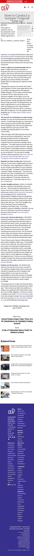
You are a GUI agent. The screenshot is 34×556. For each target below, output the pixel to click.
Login (25, 1)
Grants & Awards (12, 455)
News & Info (21, 453)
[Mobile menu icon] (32, 7)
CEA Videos (20, 461)
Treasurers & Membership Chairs (21, 502)
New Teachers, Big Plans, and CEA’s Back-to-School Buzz (21, 355)
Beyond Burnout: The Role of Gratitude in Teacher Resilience (21, 392)
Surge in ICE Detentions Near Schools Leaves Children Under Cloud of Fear (21, 346)
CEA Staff (20, 427)
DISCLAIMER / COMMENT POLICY (23, 550)
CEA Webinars (21, 463)
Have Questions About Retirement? (21, 382)
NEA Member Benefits (8, 56)
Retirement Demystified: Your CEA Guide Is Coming (20, 374)
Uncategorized (24, 306)
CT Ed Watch (21, 457)
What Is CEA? (21, 411)
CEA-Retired (21, 508)
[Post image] (5, 348)
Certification (11, 466)
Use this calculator (22, 294)
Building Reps (21, 506)
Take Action (21, 489)
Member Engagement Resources (11, 478)
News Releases (21, 455)
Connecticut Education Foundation (21, 419)
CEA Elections (21, 423)
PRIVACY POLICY (11, 550)
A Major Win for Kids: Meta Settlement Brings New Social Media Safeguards (21, 364)
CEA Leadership (22, 425)
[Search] (20, 1)
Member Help (12, 484)
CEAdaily (15, 306)
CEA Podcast (21, 459)
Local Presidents (22, 493)
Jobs (9, 482)
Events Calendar (22, 449)
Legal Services (11, 453)
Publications (21, 451)
